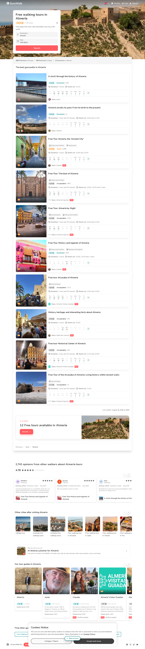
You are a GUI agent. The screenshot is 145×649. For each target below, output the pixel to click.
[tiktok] (133, 644)
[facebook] (127, 644)
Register (135, 3)
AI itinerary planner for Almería (43, 550)
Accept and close (94, 641)
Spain (27, 447)
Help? (27, 645)
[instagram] (130, 644)
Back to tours (74, 638)
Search (37, 48)
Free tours (19, 447)
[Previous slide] (124, 474)
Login (126, 3)
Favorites (117, 3)
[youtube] (137, 644)
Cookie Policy (89, 634)
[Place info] (57, 23)
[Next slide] (128, 474)
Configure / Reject (51, 641)
